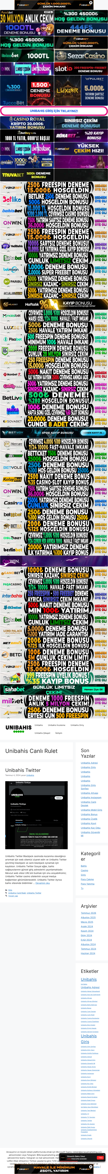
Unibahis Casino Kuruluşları (90, 1018)
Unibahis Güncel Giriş (88, 1060)
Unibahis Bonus (89, 814)
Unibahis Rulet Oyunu (88, 1100)
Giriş (10, 890)
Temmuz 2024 (88, 949)
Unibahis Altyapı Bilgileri (89, 1001)
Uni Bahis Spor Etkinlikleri (89, 1107)
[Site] (54, 187)
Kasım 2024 (87, 931)
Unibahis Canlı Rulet (17, 893)
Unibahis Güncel (86, 1057)
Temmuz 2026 (88, 913)
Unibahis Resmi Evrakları (89, 1097)
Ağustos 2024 (88, 944)
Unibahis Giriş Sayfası (88, 1046)
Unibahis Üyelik (89, 819)
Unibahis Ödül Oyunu (88, 1127)
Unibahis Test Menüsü (88, 1110)
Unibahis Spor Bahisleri (89, 1104)
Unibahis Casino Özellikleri (90, 1021)
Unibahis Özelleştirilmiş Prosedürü (89, 1131)
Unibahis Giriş (77, 725)
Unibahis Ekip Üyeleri (88, 1025)
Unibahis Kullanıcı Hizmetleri (90, 1090)
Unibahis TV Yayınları (88, 1117)
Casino (84, 870)
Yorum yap (13, 896)
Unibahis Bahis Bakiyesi (89, 1005)
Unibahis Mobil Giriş (91, 810)
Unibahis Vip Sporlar (88, 1124)
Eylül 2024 (86, 940)
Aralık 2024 (87, 926)
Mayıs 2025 (87, 922)
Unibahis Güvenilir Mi (88, 1063)
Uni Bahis (84, 984)
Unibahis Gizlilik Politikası (89, 1053)
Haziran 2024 (88, 953)
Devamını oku (43, 883)
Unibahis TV (85, 1114)
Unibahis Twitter (23, 770)
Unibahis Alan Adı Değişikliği (90, 995)
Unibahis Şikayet (42, 733)
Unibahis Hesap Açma (88, 1067)
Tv (82, 888)
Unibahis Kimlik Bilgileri (89, 1087)
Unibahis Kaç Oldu (90, 828)
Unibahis (39, 725)
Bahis (84, 866)
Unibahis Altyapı (89, 793)
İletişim (58, 733)
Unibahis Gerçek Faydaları (90, 1032)
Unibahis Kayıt (88, 823)
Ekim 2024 (86, 935)
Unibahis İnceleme (56, 725)
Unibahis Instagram (91, 797)
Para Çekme (87, 879)
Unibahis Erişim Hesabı (88, 1028)
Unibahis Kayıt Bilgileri (88, 1080)
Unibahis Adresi (89, 763)
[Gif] (54, 304)
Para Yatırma (87, 884)
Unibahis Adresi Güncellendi (90, 991)
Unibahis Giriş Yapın (87, 1050)
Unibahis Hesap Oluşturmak (90, 1070)
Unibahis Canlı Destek (88, 1011)
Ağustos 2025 (88, 917)
